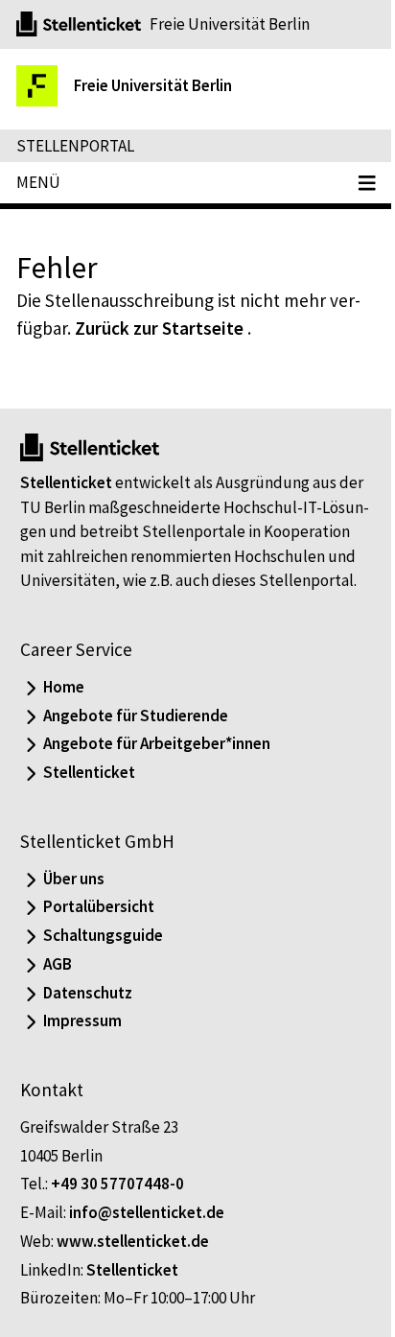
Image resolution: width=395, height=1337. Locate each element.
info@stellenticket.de (146, 1212)
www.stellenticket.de (133, 1241)
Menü (38, 182)
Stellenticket (66, 482)
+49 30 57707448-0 (117, 1183)
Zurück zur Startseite (159, 328)
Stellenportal (75, 145)
